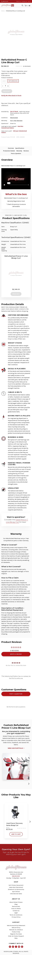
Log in (29, 1)
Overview (11, 148)
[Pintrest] (22, 947)
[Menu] (29, 5)
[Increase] (8, 86)
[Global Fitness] (7, 5)
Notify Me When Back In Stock (11, 95)
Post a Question (16, 153)
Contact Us (24, 1)
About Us (18, 1)
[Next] (28, 783)
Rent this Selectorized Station (12, 127)
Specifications (19, 148)
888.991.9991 (5, 1)
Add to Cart (16, 834)
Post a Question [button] (15, 694)
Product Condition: (7, 77)
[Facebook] (10, 947)
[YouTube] (19, 947)
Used (4, 81)
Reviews (26, 151)
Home (2, 11)
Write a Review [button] (16, 654)
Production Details (9, 151)
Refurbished (13, 81)
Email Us (13, 123)
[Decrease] (2, 86)
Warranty (19, 151)
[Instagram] (16, 947)
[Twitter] (13, 947)
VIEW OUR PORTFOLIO (15, 748)
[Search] (22, 5)
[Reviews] (23, 66)
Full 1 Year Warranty (16, 120)
